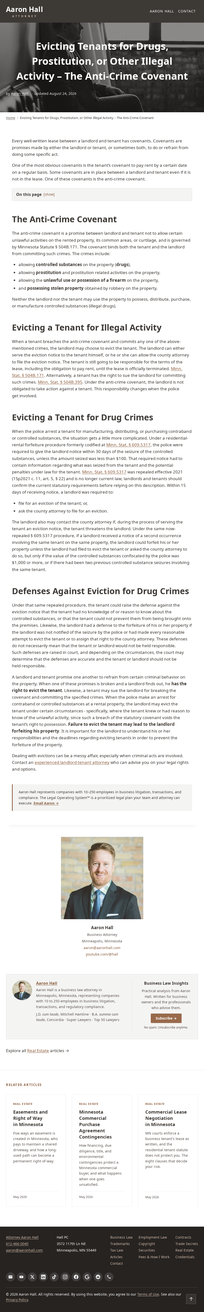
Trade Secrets (186, 1243)
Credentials (185, 1257)
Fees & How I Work (154, 1257)
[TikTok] (54, 1276)
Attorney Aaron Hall (22, 1237)
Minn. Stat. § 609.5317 (128, 445)
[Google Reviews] (87, 1276)
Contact (187, 11)
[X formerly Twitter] (32, 1276)
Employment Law (153, 1237)
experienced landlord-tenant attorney (72, 762)
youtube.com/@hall (102, 954)
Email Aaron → (46, 803)
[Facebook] (76, 1276)
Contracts (183, 1237)
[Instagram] (65, 1276)
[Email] (10, 1276)
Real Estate (38, 1050)
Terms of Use (148, 1294)
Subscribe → (166, 1018)
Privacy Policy (17, 1299)
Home (10, 117)
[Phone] (108, 1276)
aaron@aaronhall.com (102, 947)
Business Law (121, 1237)
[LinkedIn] (43, 1276)
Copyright (147, 1243)
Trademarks (120, 1243)
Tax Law (116, 1250)
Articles (116, 1257)
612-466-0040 (17, 1243)
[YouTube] (21, 1276)
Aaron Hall (162, 11)
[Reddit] (98, 1276)
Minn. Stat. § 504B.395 (60, 382)
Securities (147, 1250)
